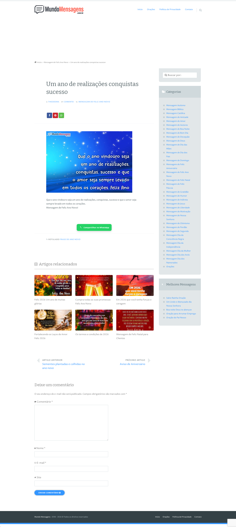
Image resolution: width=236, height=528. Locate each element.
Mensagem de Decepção (178, 137)
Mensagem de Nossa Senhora (176, 217)
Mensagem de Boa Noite (178, 129)
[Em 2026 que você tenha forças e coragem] (135, 295)
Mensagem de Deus (175, 141)
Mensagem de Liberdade (178, 207)
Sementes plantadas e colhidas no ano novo (63, 364)
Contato (189, 9)
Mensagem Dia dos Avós (178, 255)
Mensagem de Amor (175, 121)
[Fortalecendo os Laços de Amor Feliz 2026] (53, 329)
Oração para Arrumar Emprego (181, 313)
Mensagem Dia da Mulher (178, 251)
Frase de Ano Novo (70, 239)
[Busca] (198, 7)
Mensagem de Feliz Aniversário (175, 166)
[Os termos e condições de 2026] (94, 329)
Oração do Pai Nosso (176, 317)
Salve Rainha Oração (176, 298)
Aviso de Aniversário (132, 362)
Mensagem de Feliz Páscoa (175, 186)
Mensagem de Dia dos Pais (176, 154)
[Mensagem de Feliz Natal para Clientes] (135, 329)
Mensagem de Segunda (177, 231)
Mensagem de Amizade (177, 117)
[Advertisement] (118, 38)
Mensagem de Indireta (177, 200)
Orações (151, 9)
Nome (40, 448)
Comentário (45, 402)
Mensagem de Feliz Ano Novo (94, 102)
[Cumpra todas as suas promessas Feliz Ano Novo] (94, 295)
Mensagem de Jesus (175, 204)
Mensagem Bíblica (174, 109)
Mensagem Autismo (175, 105)
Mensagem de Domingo (177, 160)
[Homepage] (59, 9)
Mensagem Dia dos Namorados (175, 261)
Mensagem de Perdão (176, 227)
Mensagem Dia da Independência (174, 245)
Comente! (69, 102)
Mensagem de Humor (176, 196)
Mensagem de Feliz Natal (178, 180)
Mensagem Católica (175, 113)
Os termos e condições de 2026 (92, 334)
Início (140, 9)
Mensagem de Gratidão (177, 192)
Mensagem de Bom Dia (177, 133)
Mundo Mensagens (42, 517)
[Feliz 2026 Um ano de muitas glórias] (53, 295)
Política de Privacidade (170, 9)
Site (39, 477)
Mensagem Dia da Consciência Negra (175, 237)
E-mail (41, 463)
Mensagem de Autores (177, 125)
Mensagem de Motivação (178, 211)
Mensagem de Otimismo (178, 223)
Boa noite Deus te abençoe (179, 310)
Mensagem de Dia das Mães (176, 147)
